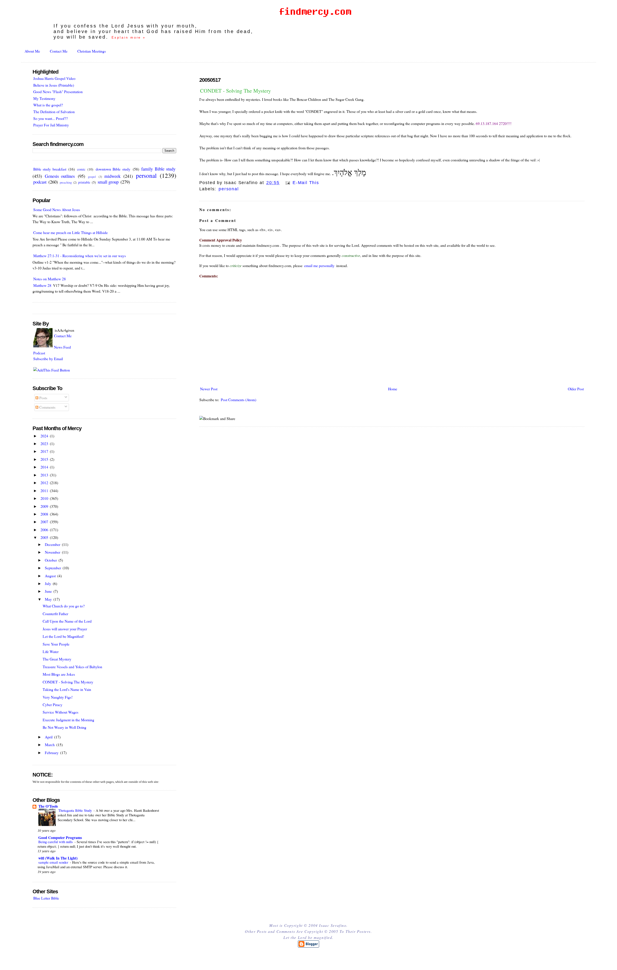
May (49, 599)
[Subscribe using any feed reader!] (52, 370)
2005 (44, 537)
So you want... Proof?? (50, 118)
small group (108, 182)
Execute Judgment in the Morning (68, 719)
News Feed (62, 347)
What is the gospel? (48, 104)
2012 (44, 482)
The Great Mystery (57, 658)
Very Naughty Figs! (58, 697)
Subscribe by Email (48, 358)
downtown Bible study (113, 169)
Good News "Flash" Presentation (58, 91)
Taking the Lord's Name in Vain (67, 689)
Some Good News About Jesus (56, 209)
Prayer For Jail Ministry (51, 124)
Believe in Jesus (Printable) (53, 85)
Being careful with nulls (56, 841)
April (49, 736)
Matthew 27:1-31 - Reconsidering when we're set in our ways (79, 255)
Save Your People (56, 644)
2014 (44, 466)
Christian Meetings (91, 51)
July (48, 583)
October (51, 560)
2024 (44, 435)
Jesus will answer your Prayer (65, 628)
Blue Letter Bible (46, 898)
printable (84, 182)
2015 (44, 459)
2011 (44, 490)
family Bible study (158, 169)
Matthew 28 (42, 285)
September (53, 567)
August (51, 575)
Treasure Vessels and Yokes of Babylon (72, 666)
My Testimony (44, 98)
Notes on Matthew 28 (49, 278)
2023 (44, 443)
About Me (32, 51)
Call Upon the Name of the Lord (67, 621)
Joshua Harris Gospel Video (54, 78)
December (53, 544)
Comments (46, 407)
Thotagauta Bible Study (75, 810)
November (53, 552)
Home (392, 388)
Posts (42, 397)
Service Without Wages (60, 712)
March (50, 744)
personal (229, 188)
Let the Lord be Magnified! (63, 636)
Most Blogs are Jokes (59, 674)
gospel (92, 177)
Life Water (51, 651)
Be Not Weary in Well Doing (64, 727)
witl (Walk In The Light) (58, 858)
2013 (44, 474)
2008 (44, 513)
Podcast (39, 352)
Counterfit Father (55, 613)
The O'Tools (48, 806)
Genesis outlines (60, 176)
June (49, 591)
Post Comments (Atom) (238, 399)
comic (81, 169)
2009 (44, 506)
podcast (40, 182)
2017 (44, 451)
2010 (44, 498)
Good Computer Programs (60, 837)
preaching (66, 182)
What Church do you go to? (64, 605)
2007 (44, 521)
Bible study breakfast (49, 169)
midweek (112, 176)
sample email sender (53, 862)
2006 (44, 529)
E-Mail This (305, 182)
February (52, 752)
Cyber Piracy (52, 704)
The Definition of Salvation (54, 111)
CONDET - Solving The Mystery (235, 90)
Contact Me (58, 51)
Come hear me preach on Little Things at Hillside (70, 232)
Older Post (576, 388)
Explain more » (129, 37)
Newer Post (208, 388)
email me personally (319, 265)
